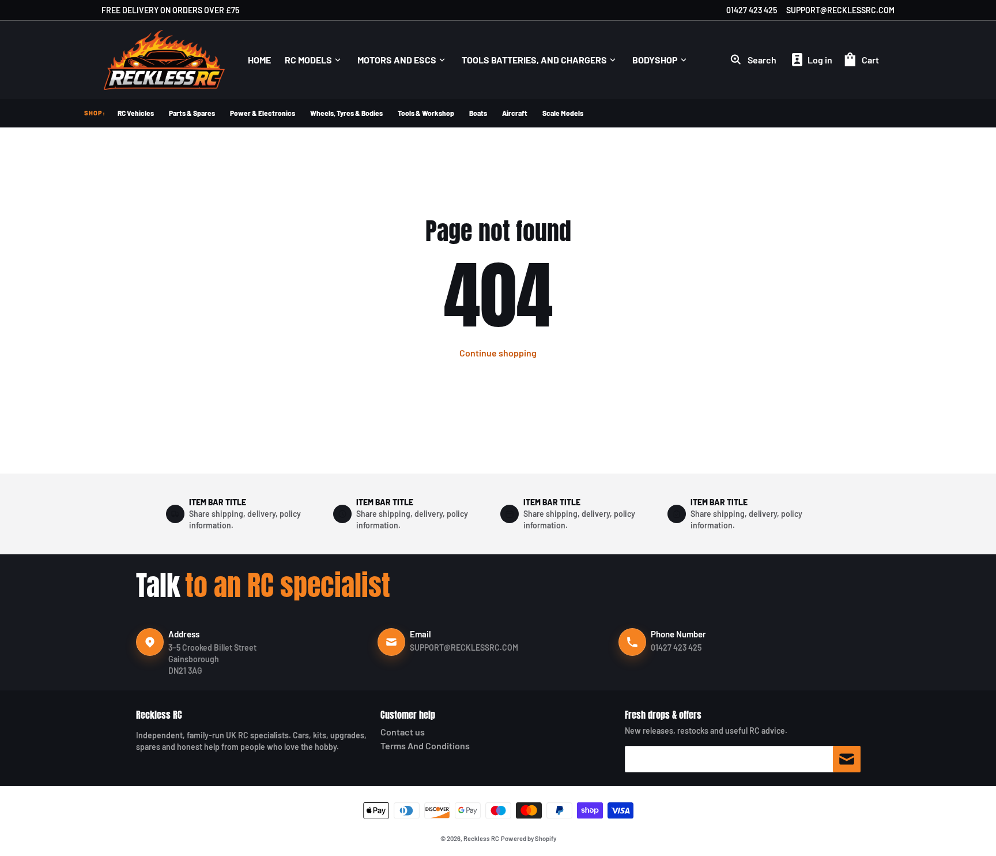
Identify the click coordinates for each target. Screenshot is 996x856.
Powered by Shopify (528, 838)
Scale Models (562, 113)
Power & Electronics (262, 113)
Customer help (407, 714)
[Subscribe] (847, 759)
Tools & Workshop (426, 113)
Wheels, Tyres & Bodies (346, 113)
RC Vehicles (136, 113)
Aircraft (514, 113)
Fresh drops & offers (663, 714)
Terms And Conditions (425, 745)
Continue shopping (498, 352)
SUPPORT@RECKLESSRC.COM (840, 10)
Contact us (402, 731)
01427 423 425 (751, 10)
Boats (478, 113)
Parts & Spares (192, 113)
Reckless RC (159, 714)
